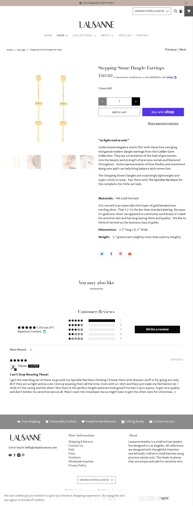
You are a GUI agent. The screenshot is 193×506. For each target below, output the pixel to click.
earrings (138, 152)
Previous (171, 50)
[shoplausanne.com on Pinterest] (23, 456)
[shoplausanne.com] (96, 24)
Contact (142, 35)
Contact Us (75, 446)
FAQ (71, 449)
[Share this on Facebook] (111, 253)
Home (48, 35)
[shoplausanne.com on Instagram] (19, 456)
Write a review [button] (157, 329)
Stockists (74, 457)
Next (182, 50)
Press (71, 453)
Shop (60, 35)
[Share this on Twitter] (102, 253)
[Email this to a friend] (129, 253)
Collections (82, 35)
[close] (186, 3)
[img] (18, 360)
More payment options (163, 124)
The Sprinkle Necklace (163, 180)
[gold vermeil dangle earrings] (51, 107)
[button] (75, 320)
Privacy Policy (77, 465)
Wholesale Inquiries (81, 461)
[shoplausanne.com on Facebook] (14, 456)
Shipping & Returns (80, 442)
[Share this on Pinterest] (120, 253)
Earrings (21, 50)
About (105, 35)
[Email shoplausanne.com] (10, 456)
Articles (125, 35)
